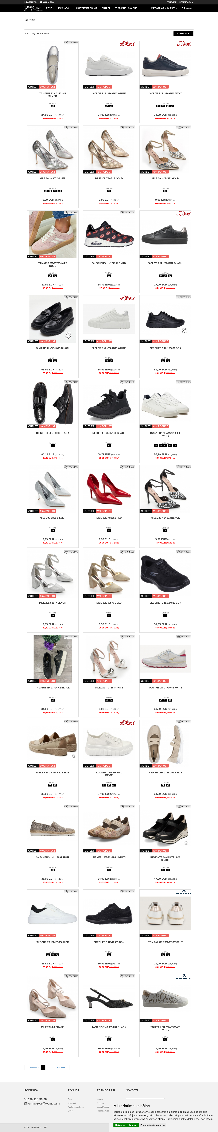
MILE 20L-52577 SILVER (52, 603)
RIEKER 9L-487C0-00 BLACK (52, 433)
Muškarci (64, 8)
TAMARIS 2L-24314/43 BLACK (53, 348)
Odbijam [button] (133, 1125)
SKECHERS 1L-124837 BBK (165, 603)
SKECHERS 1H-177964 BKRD (109, 263)
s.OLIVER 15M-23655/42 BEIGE (109, 774)
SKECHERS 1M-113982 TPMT (52, 857)
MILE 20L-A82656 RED (109, 518)
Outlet (106, 8)
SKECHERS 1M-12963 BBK (109, 942)
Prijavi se (171, 2)
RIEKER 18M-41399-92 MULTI (109, 857)
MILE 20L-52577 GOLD (109, 603)
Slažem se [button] (120, 1125)
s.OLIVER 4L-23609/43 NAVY (165, 93)
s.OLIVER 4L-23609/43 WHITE (109, 93)
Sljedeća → (62, 1067)
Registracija (186, 2)
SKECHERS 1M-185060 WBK (52, 942)
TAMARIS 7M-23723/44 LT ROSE (52, 264)
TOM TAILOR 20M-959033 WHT (165, 942)
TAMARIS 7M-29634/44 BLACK (109, 1027)
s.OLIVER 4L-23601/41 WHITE (109, 348)
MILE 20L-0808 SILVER (53, 518)
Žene (49, 8)
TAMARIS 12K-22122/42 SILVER (52, 94)
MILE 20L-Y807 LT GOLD (109, 178)
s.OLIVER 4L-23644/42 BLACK (165, 263)
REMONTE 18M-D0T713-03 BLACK (165, 858)
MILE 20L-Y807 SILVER (53, 178)
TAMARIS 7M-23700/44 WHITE (165, 687)
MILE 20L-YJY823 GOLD (165, 178)
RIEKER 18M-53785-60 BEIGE (52, 772)
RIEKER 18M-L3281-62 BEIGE (165, 772)
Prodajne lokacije (126, 8)
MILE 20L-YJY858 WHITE (109, 687)
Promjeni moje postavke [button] (152, 1125)
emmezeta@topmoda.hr (43, 1103)
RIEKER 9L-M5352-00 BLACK (109, 433)
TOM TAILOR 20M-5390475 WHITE (165, 1028)
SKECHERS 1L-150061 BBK (165, 348)
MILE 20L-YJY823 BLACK (165, 518)
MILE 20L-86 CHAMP (52, 1027)
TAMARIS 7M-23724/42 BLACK (52, 687)
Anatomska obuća (86, 8)
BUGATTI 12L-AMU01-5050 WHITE (165, 434)
